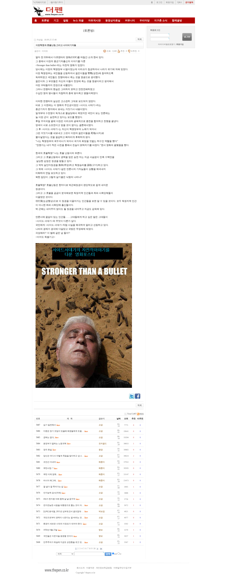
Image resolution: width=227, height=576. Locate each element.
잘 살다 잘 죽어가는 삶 (53, 486)
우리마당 (145, 20)
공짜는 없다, (48, 437)
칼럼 (65, 20)
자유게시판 (94, 20)
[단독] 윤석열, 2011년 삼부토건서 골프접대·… (63, 511)
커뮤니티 (130, 20)
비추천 (140, 418)
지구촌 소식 (160, 20)
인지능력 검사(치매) (52, 493)
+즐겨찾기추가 (56, 2)
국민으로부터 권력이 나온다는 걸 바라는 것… (63, 517)
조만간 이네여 (49, 462)
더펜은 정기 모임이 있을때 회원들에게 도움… (63, 431)
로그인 (159, 2)
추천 (134, 418)
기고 (56, 20)
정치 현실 (47, 450)
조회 (126, 418)
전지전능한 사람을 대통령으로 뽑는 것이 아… (63, 505)
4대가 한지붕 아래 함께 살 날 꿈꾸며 (59, 499)
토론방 (45, 20)
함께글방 (177, 20)
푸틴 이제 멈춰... (50, 474)
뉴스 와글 (78, 20)
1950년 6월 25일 (50, 530)
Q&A (179, 2)
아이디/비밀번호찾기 (166, 44)
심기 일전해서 (49, 425)
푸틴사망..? (48, 468)
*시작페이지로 (39, 2)
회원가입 (170, 2)
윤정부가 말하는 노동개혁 (54, 443)
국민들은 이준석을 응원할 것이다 (58, 536)
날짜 (119, 418)
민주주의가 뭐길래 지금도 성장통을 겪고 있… (63, 542)
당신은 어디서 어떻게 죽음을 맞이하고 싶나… (63, 456)
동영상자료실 (112, 20)
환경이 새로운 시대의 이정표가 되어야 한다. (62, 524)
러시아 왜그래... (50, 480)
